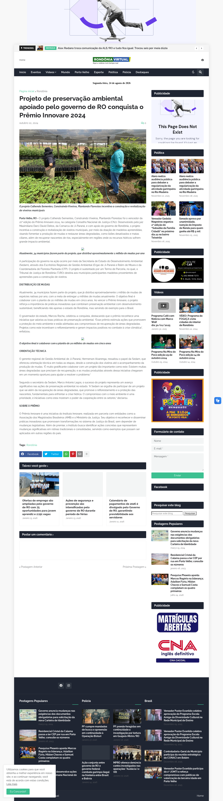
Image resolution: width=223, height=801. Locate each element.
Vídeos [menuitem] (50, 72)
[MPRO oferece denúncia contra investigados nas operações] (127, 752)
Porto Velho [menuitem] (82, 72)
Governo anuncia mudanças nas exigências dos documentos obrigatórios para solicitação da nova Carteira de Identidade (187, 538)
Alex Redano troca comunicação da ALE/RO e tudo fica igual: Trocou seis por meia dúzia (112, 48)
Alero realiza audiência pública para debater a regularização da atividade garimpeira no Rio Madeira (163, 184)
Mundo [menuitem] (65, 72)
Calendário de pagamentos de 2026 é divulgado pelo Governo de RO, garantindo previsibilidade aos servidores (124, 509)
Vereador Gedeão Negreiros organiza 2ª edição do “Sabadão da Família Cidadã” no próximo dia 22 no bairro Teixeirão (163, 228)
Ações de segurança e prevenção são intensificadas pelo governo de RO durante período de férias (80, 507)
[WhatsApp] (66, 454)
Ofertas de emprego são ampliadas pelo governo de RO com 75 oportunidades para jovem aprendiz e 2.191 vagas (39, 507)
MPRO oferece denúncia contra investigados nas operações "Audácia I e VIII (127, 767)
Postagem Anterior (31, 566)
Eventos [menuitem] (36, 72)
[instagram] (69, 686)
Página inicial (26, 91)
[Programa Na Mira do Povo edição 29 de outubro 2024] (163, 341)
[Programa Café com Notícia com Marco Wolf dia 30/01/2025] (163, 306)
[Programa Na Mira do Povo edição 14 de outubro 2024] (191, 341)
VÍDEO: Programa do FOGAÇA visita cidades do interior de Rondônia (190, 320)
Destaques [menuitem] (142, 72)
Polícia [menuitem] (127, 72)
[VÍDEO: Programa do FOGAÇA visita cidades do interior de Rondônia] (191, 306)
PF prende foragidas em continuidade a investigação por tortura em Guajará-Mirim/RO (127, 731)
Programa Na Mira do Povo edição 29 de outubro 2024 (163, 354)
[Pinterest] (73, 454)
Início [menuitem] (22, 72)
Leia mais (11, 784)
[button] (196, 48)
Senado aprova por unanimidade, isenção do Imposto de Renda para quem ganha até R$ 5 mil (191, 225)
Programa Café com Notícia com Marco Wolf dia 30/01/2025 (162, 320)
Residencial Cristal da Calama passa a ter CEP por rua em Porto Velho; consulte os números (187, 560)
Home (22, 60)
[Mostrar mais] (87, 454)
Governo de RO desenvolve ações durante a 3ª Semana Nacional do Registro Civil (58, 774)
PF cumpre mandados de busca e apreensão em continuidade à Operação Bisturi (94, 731)
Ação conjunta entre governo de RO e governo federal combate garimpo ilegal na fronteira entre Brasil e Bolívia (95, 770)
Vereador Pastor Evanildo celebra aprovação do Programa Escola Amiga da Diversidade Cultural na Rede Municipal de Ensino (183, 715)
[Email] (80, 454)
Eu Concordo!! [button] (18, 791)
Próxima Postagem (133, 566)
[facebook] (202, 60)
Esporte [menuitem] (99, 72)
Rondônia (42, 91)
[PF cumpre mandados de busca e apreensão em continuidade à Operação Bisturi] (96, 716)
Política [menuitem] (113, 72)
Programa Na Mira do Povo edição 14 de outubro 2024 (191, 354)
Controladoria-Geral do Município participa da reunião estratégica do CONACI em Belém (183, 754)
